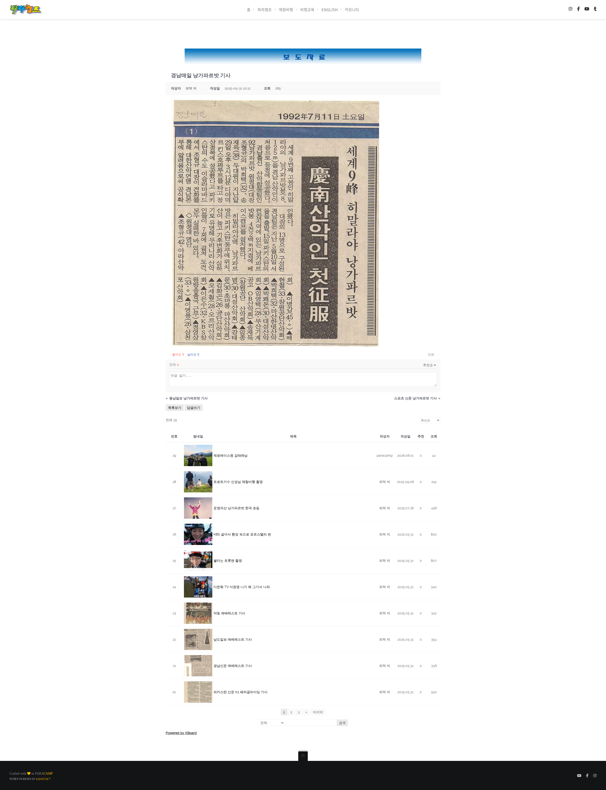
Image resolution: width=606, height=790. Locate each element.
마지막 (318, 712)
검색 (342, 723)
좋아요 (178, 354)
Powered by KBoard (181, 733)
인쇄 (431, 354)
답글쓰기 (193, 408)
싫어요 (193, 354)
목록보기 (174, 408)
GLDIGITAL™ (43, 779)
